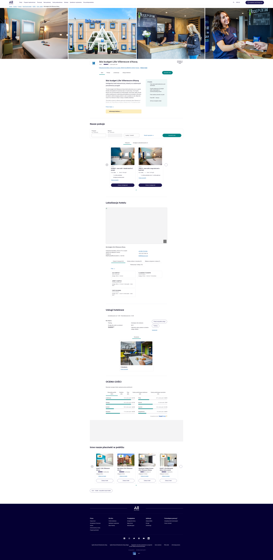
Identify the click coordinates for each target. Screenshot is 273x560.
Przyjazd (95, 131)
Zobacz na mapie (102, 476)
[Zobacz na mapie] (136, 226)
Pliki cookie (166, 544)
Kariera (91, 525)
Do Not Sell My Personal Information (137, 546)
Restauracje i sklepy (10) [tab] (136, 264)
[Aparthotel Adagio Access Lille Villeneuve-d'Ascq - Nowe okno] (147, 460)
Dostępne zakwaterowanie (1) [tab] (140, 143)
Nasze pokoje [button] (97, 124)
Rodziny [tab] (121, 393)
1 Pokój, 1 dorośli (129, 135)
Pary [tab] (128, 393)
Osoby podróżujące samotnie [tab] (158, 393)
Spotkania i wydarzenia (114, 523)
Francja (19, 6)
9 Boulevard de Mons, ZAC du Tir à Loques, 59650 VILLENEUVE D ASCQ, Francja (119, 67)
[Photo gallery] (136, 33)
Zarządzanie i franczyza (95, 523)
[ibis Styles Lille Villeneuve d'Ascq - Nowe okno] (125, 460)
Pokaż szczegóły (124, 369)
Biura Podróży (112, 525)
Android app (148, 525)
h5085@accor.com (143, 255)
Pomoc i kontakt (168, 523)
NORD (34, 6)
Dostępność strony (131, 521)
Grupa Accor (93, 521)
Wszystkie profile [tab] (112, 393)
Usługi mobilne (149, 521)
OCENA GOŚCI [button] (113, 381)
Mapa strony (130, 523)
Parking (155, 325)
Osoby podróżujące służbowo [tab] (140, 393)
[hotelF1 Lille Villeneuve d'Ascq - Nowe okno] (104, 460)
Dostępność (154, 330)
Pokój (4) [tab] (127, 143)
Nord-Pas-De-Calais (27, 6)
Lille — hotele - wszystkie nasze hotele (101, 490)
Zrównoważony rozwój (95, 527)
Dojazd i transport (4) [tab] (118, 261)
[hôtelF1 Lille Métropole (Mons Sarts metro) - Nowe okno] (168, 460)
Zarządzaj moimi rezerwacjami (171, 521)
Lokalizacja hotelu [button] (116, 202)
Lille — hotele (40, 6)
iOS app (147, 523)
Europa (15, 6)
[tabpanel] (136, 168)
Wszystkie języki (130, 525)
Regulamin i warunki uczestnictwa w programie (141, 544)
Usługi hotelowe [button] (115, 310)
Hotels (10, 6)
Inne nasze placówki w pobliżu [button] (107, 447)
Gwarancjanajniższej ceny (180, 62)
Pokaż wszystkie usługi (159, 321)
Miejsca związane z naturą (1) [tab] (152, 261)
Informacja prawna (176, 544)
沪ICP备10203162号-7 (141, 550)
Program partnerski (94, 530)
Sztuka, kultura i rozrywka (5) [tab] (134, 261)
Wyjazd (111, 131)
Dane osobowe (158, 544)
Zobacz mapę (143, 67)
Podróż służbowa (112, 521)
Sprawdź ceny (167, 72)
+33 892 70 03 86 (143, 251)
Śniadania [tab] (136, 337)
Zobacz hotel (104, 480)
